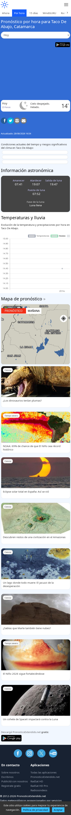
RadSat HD (37, 781)
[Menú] (66, 4)
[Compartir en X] (10, 121)
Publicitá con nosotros (14, 781)
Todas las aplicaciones (44, 772)
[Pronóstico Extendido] (4, 4)
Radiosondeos (39, 790)
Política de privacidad (35, 809)
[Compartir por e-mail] (24, 121)
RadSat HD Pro (39, 785)
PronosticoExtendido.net (45, 777)
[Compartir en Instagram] (17, 121)
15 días (33, 13)
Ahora (5, 13)
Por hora (19, 13)
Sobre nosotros (10, 772)
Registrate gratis (11, 785)
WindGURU (49, 13)
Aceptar (58, 809)
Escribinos (7, 777)
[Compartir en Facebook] (4, 121)
